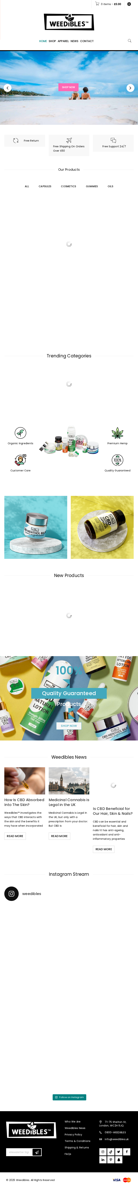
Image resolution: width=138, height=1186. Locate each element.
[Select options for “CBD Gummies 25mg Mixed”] (45, 244)
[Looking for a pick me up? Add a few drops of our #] (102, 1036)
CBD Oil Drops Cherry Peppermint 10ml (52, 295)
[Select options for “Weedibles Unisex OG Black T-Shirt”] (13, 633)
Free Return (31, 140)
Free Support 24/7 (114, 146)
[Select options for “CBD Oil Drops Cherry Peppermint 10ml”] (45, 309)
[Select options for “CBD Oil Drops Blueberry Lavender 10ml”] (110, 247)
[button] (13, 244)
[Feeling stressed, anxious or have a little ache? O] (102, 923)
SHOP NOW (69, 726)
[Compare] (20, 244)
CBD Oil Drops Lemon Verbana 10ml (20, 295)
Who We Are (73, 1121)
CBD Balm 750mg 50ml (85, 295)
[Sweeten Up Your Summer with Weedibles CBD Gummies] (36, 961)
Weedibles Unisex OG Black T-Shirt (20, 619)
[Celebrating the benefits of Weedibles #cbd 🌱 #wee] (102, 961)
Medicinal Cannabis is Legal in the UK (69, 802)
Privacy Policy (73, 1134)
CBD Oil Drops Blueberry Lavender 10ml (117, 232)
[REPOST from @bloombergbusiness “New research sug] (36, 998)
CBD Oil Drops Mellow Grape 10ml (52, 619)
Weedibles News (75, 1128)
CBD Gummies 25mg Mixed (52, 230)
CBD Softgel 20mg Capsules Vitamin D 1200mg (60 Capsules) (85, 622)
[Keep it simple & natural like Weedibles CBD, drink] (36, 923)
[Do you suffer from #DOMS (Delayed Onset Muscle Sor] (102, 1073)
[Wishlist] (28, 246)
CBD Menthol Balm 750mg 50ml (117, 295)
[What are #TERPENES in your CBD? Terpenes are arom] (36, 1036)
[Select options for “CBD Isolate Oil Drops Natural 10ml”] (77, 244)
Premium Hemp (117, 443)
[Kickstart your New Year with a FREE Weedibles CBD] (102, 998)
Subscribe (37, 1152)
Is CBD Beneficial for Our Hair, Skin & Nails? (113, 811)
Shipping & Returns (77, 1147)
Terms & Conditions (78, 1141)
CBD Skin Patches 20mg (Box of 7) (117, 619)
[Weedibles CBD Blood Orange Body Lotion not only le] (36, 1073)
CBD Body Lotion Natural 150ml (20, 230)
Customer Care (20, 470)
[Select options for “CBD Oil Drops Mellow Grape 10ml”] (45, 633)
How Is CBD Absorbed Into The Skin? (24, 802)
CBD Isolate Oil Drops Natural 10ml (85, 230)
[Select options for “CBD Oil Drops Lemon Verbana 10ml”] (13, 309)
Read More (15, 836)
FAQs (68, 1154)
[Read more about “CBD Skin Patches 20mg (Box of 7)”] (110, 633)
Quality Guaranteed (117, 470)
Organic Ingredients (20, 443)
